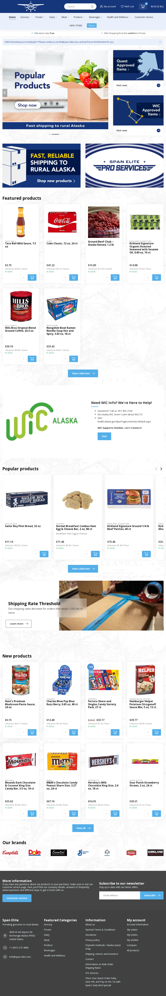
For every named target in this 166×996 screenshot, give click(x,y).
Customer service (144, 17)
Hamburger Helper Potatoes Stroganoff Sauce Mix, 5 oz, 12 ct (143, 704)
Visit (104, 436)
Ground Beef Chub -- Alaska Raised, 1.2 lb (101, 243)
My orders (132, 929)
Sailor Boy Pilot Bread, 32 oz (23, 526)
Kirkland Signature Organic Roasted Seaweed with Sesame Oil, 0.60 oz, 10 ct (144, 248)
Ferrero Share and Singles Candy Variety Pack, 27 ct (102, 704)
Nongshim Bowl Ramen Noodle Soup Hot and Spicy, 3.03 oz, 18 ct (61, 331)
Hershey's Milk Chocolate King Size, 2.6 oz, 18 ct (103, 785)
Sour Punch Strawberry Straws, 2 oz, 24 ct (144, 784)
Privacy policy (92, 940)
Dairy (52, 17)
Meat (64, 17)
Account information (137, 924)
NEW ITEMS (76, 25)
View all (81, 828)
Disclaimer (90, 934)
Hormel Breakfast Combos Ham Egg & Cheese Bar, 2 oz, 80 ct (76, 528)
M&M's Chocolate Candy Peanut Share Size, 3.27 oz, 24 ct (62, 785)
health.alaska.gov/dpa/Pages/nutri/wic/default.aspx (124, 421)
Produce (78, 17)
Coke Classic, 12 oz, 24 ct (62, 243)
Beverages (94, 17)
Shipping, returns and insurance (101, 953)
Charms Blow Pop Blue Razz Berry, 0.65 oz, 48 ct (62, 703)
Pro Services (91, 972)
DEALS (91, 25)
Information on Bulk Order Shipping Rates (99, 966)
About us (90, 924)
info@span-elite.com (20, 956)
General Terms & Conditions (100, 929)
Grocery (24, 17)
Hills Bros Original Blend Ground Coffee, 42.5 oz (20, 329)
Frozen (39, 17)
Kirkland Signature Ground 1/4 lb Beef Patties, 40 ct (128, 528)
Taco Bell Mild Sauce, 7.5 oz (20, 245)
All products (133, 950)
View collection (81, 373)
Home (12, 17)
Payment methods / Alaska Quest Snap (103, 947)
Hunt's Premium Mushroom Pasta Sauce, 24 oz (20, 704)
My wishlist (132, 940)
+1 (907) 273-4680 (19, 947)
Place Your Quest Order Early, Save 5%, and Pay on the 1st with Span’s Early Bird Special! (102, 982)
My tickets (132, 934)
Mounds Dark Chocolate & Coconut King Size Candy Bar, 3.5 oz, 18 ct (20, 785)
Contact (89, 959)
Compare (132, 945)
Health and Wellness (117, 17)
